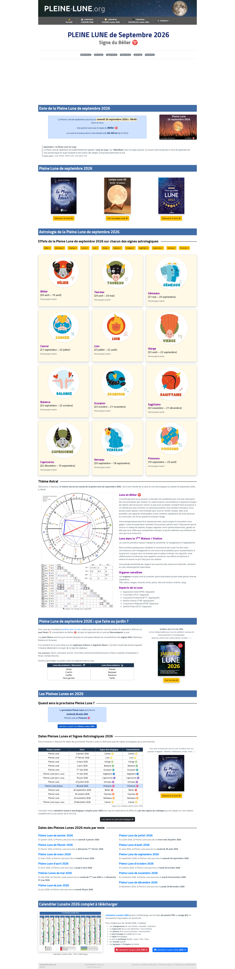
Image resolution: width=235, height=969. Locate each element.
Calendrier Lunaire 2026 (117, 915)
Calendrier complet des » (77, 726)
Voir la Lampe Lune (116, 218)
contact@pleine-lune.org (93, 964)
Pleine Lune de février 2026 (55, 845)
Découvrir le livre (62, 218)
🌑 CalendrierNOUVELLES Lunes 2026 (138, 20)
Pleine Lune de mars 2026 (54, 854)
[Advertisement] (117, 82)
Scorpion (129, 248)
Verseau (171, 248)
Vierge (105, 248)
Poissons (184, 248)
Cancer (84, 248)
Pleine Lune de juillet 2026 (136, 835)
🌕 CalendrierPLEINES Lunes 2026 (111, 20)
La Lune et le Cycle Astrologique (116, 819)
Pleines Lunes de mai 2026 (55, 873)
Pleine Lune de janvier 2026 (55, 835)
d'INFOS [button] (163, 21)
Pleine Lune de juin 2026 (53, 885)
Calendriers (150, 55)
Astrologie (98, 55)
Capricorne (157, 248)
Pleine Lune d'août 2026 (134, 845)
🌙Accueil (69, 20)
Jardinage (138, 55)
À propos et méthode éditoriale (144, 964)
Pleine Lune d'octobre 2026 (136, 863)
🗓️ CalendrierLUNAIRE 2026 (87, 20)
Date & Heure (86, 55)
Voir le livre (170, 680)
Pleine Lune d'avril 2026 (53, 863)
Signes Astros (112, 55)
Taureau (72, 248)
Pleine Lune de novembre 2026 (138, 873)
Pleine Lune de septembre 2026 (139, 854)
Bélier (46, 248)
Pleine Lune (66, 119)
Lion (95, 248)
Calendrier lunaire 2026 (131, 949)
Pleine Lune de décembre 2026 (138, 882)
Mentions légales (165, 964)
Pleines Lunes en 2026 (96, 741)
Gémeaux (59, 248)
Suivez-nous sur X (94, 967)
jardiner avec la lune (71, 629)
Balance (116, 248)
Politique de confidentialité (184, 964)
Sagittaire (143, 248)
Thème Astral (125, 55)
